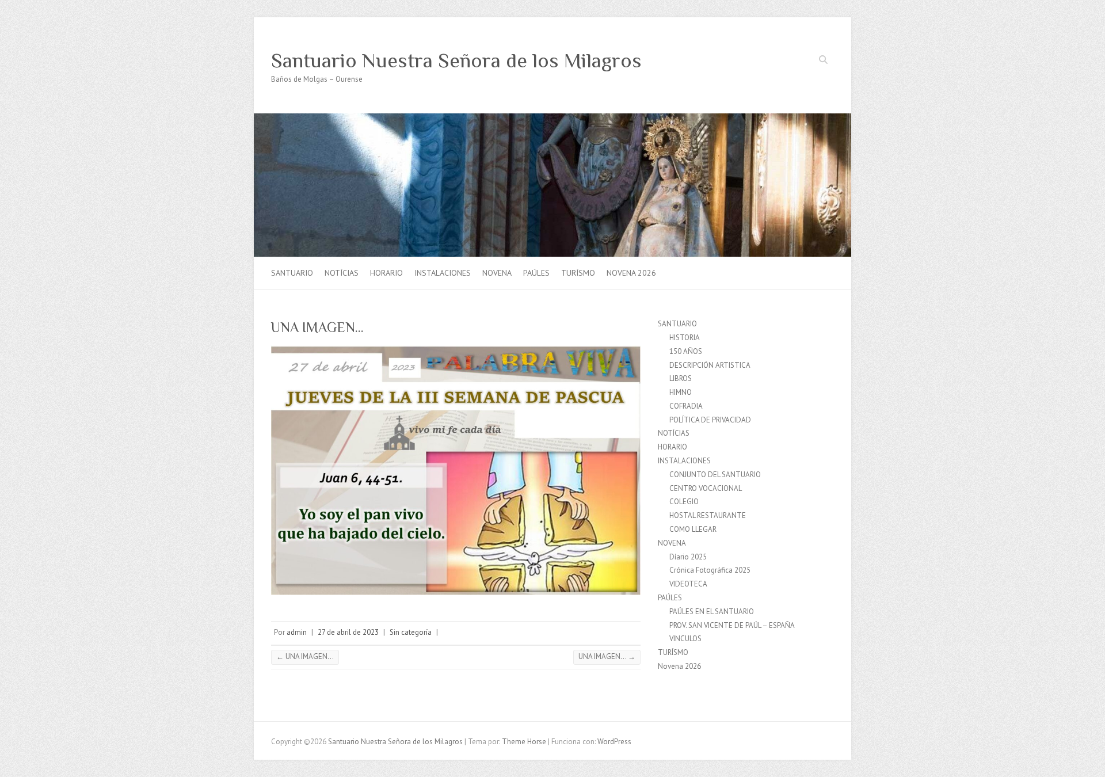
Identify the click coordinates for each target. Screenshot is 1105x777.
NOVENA (497, 273)
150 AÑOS (685, 351)
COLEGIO (684, 501)
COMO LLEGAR (693, 529)
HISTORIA (684, 337)
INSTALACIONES (442, 273)
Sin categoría (411, 632)
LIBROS (680, 378)
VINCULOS (685, 638)
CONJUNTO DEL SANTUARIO (715, 474)
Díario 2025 (688, 557)
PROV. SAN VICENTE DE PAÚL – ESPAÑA (732, 625)
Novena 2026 (631, 273)
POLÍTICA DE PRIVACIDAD (710, 420)
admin (297, 632)
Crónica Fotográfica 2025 (709, 570)
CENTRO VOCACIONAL (705, 488)
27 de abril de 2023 (348, 632)
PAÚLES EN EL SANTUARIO (711, 611)
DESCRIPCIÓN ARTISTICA (709, 365)
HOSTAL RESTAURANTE (707, 515)
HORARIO (386, 273)
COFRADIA (686, 406)
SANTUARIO (292, 273)
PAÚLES (536, 273)
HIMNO (680, 392)
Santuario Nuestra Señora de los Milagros (456, 60)
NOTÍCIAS (342, 273)
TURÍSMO (578, 273)
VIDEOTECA (688, 584)
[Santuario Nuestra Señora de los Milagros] (552, 119)
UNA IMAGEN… (305, 656)
